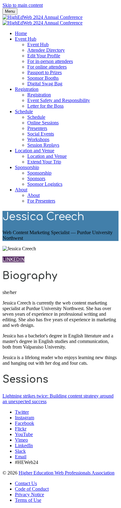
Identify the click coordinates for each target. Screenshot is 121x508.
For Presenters (41, 200)
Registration (26, 89)
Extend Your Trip (44, 161)
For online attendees (47, 66)
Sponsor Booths (43, 78)
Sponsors (36, 178)
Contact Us (26, 483)
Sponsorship (27, 167)
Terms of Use (28, 500)
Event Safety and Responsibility (58, 100)
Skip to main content (22, 5)
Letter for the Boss (45, 106)
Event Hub (25, 39)
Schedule (24, 111)
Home (21, 33)
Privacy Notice (29, 494)
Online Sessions (43, 122)
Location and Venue (34, 150)
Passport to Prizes (44, 72)
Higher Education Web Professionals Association (66, 472)
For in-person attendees (50, 61)
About (21, 189)
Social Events (40, 133)
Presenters (37, 128)
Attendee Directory (46, 50)
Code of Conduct (32, 489)
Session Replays (43, 145)
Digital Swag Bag (44, 83)
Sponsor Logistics (44, 184)
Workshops (38, 139)
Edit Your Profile (43, 55)
